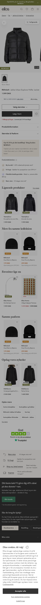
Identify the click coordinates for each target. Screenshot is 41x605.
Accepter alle (20, 591)
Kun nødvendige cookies (20, 597)
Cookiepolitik (8, 584)
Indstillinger (20, 601)
